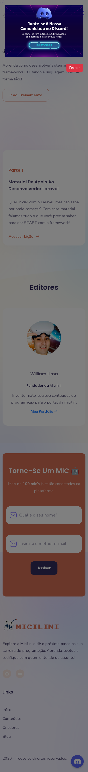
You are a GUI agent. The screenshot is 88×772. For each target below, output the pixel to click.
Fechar (74, 67)
